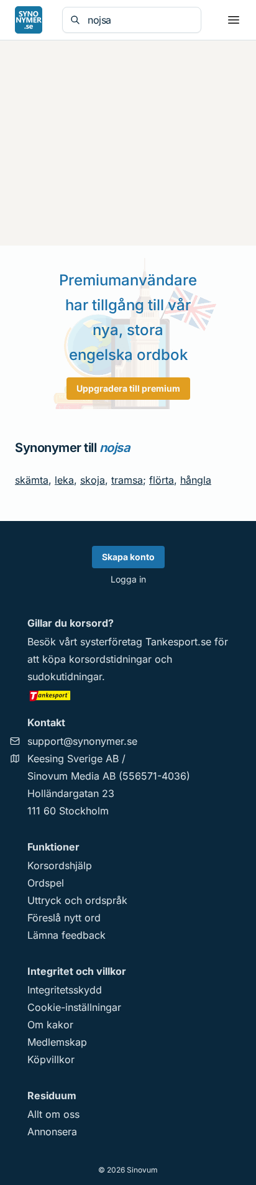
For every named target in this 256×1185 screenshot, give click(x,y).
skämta (31, 480)
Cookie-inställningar (74, 1007)
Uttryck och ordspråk (77, 900)
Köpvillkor (51, 1059)
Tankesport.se (178, 641)
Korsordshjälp (59, 865)
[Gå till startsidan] (28, 20)
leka (64, 480)
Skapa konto (128, 556)
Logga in (128, 579)
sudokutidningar (64, 676)
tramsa (127, 480)
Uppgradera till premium (128, 388)
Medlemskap (57, 1042)
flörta (161, 480)
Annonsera (52, 1131)
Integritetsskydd (64, 990)
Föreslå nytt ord (64, 917)
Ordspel (45, 883)
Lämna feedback (66, 935)
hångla (195, 480)
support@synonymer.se (82, 741)
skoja (92, 480)
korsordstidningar (110, 659)
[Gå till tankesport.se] (128, 695)
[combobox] (140, 20)
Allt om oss (53, 1114)
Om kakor (50, 1024)
